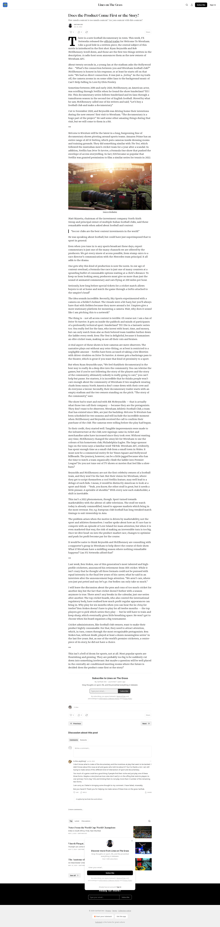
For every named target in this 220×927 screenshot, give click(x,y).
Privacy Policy (127, 880)
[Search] (186, 5)
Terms (114, 911)
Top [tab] (71, 821)
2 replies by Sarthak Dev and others (89, 799)
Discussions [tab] (86, 821)
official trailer (112, 41)
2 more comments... (75, 809)
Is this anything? (79, 761)
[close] (132, 841)
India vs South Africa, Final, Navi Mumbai (84, 831)
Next (144, 723)
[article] (110, 832)
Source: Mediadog (110, 212)
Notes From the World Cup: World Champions (91, 827)
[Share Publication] (192, 5)
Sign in (213, 5)
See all (73, 875)
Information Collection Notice (109, 880)
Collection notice (124, 911)
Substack (98, 922)
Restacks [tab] (83, 740)
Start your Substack (104, 916)
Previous (77, 723)
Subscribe (201, 5)
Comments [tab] (74, 740)
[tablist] (78, 740)
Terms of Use (121, 878)
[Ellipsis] (150, 761)
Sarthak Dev (78, 24)
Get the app (121, 916)
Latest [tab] (77, 821)
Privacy (108, 911)
